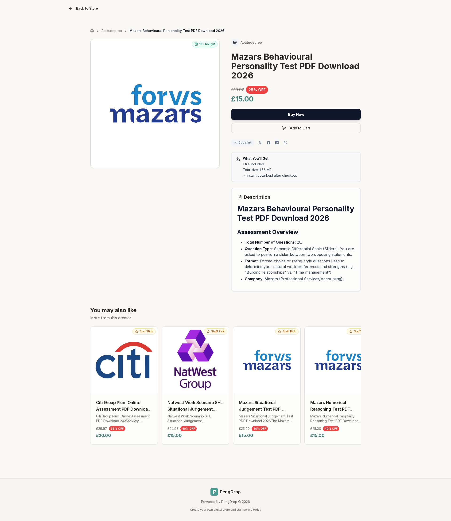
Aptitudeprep (111, 31)
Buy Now (296, 114)
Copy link (245, 142)
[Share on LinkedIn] (277, 142)
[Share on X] (260, 142)
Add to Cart (300, 128)
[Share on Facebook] (268, 142)
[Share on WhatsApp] (285, 142)
